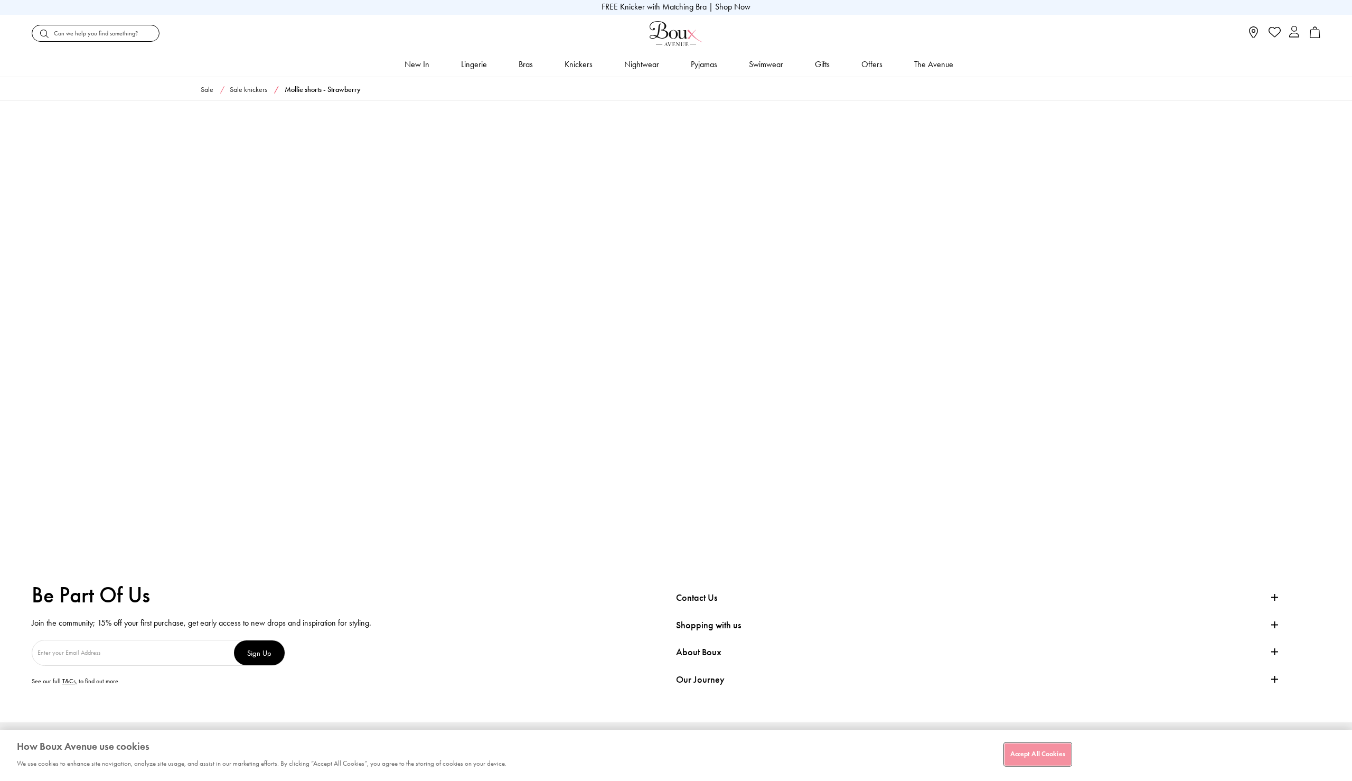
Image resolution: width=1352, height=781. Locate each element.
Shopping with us (708, 625)
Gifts (822, 64)
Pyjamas (704, 64)
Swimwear (766, 64)
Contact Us (696, 597)
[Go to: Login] (1294, 33)
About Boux (698, 652)
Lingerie (474, 64)
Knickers (579, 64)
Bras (526, 64)
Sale (207, 89)
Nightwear (641, 64)
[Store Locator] (1253, 35)
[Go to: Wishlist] (1274, 33)
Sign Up (259, 652)
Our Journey (700, 679)
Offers (871, 64)
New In (417, 64)
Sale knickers (248, 89)
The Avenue (933, 64)
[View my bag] (1315, 35)
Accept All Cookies (1037, 754)
